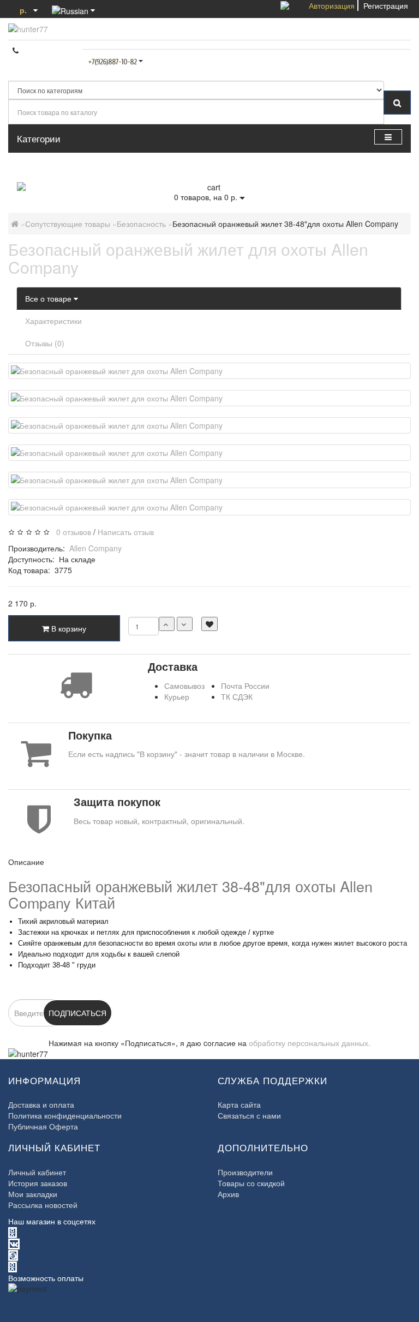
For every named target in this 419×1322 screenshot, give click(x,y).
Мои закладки (32, 1193)
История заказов (37, 1182)
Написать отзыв (126, 531)
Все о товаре (49, 298)
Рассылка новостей (42, 1204)
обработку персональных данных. (309, 1042)
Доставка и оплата (41, 1104)
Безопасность (141, 223)
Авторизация (332, 5)
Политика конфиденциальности (65, 1115)
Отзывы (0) (44, 343)
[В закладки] (209, 624)
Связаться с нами (249, 1115)
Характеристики (53, 320)
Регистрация (385, 5)
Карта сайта (239, 1104)
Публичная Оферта (43, 1126)
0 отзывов (71, 531)
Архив (228, 1193)
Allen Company (95, 548)
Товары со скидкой (251, 1182)
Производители (245, 1172)
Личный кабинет (37, 1172)
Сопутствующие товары (67, 223)
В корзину (67, 628)
